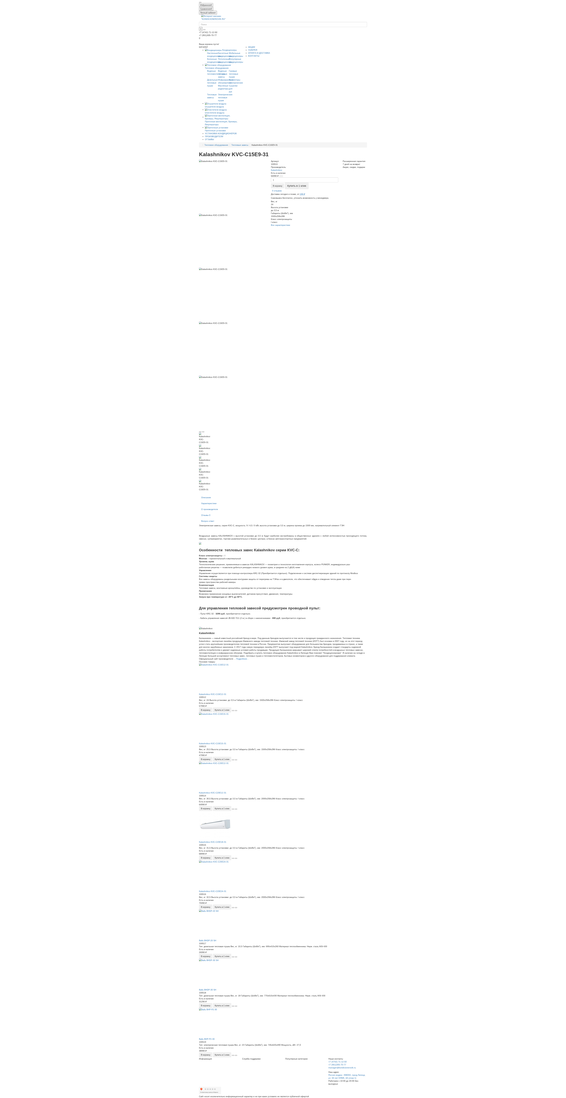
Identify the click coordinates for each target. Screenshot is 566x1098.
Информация (205, 1059)
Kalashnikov (276, 170)
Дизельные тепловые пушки (212, 83)
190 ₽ (302, 194)
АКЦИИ (251, 47)
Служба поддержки (251, 1059)
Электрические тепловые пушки (225, 97)
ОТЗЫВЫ (209, 139)
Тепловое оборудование (216, 145)
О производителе (209, 509)
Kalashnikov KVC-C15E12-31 (212, 694)
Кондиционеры (229, 50)
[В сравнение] (203, 431)
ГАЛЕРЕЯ (252, 50)
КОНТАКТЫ (253, 56)
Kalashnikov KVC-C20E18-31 (212, 842)
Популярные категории (296, 1059)
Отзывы (205, 515)
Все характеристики (280, 225)
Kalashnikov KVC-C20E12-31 (212, 793)
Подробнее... (242, 659)
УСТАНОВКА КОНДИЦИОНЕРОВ (221, 133)
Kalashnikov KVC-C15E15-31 (212, 743)
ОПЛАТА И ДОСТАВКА (259, 53)
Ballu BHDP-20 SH (207, 940)
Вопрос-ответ (207, 521)
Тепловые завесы (239, 145)
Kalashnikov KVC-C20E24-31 (212, 891)
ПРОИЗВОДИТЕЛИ (214, 136)
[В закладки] (200, 431)
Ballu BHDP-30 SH (207, 990)
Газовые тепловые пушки (233, 74)
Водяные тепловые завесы (222, 74)
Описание (206, 497)
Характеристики (209, 503)
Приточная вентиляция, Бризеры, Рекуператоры (221, 123)
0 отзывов (277, 191)
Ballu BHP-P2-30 (207, 1039)
